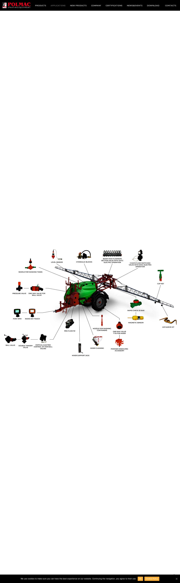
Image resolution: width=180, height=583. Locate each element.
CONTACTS (170, 5)
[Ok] (176, 578)
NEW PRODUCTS (78, 5)
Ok (140, 579)
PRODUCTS (40, 5)
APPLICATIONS (58, 5)
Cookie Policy (152, 579)
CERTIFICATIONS (114, 5)
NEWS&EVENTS (134, 5)
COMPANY (96, 5)
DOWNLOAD (153, 5)
